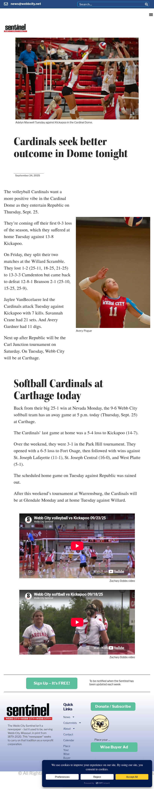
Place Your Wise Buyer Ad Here (66, 755)
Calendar (66, 740)
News (66, 717)
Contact (66, 734)
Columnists (66, 722)
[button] (151, 14)
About (66, 728)
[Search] (146, 4)
